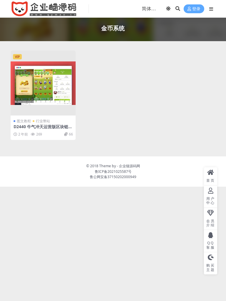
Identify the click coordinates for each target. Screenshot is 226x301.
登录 (196, 9)
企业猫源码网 (129, 165)
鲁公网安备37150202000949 (113, 176)
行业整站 (43, 120)
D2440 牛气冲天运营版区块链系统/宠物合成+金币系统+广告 (43, 129)
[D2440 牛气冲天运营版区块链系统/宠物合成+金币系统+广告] (43, 83)
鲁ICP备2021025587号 (113, 171)
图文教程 (24, 120)
